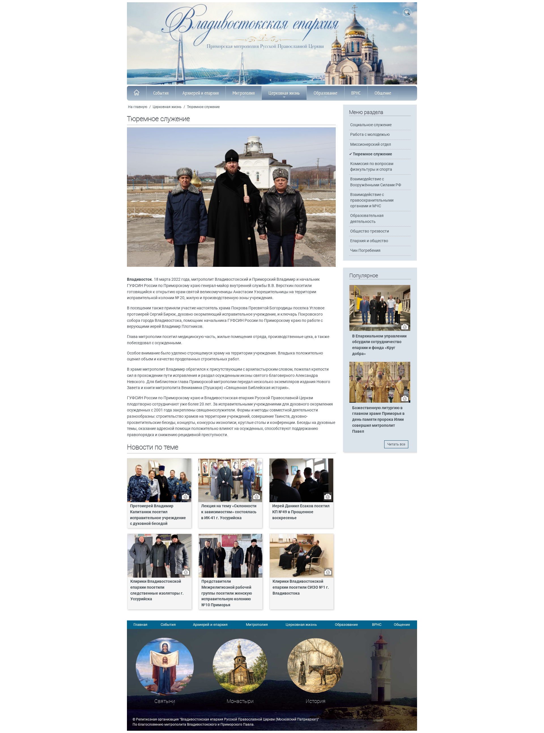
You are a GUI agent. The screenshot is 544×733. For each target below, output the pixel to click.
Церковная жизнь (284, 93)
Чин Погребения (365, 250)
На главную (137, 107)
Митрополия (244, 93)
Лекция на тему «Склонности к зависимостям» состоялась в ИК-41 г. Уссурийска (228, 512)
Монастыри (240, 701)
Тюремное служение (203, 107)
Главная (140, 624)
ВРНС (356, 93)
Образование (325, 93)
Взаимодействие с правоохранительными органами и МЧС (372, 200)
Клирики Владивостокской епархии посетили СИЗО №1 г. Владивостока (301, 587)
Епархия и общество (369, 240)
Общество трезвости (369, 231)
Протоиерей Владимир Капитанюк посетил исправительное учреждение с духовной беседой (158, 515)
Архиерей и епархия (200, 93)
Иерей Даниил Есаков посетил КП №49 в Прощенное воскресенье (301, 512)
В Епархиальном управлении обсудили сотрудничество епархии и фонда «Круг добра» (379, 345)
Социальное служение (371, 124)
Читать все (396, 444)
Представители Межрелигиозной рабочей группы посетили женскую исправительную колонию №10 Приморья (226, 593)
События (161, 93)
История (316, 701)
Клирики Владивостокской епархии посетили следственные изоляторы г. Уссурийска (157, 590)
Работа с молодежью (370, 134)
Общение (383, 93)
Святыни (164, 701)
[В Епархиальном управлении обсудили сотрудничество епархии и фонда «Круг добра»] (379, 330)
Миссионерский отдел (370, 144)
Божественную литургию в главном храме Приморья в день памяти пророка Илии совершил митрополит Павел (378, 419)
